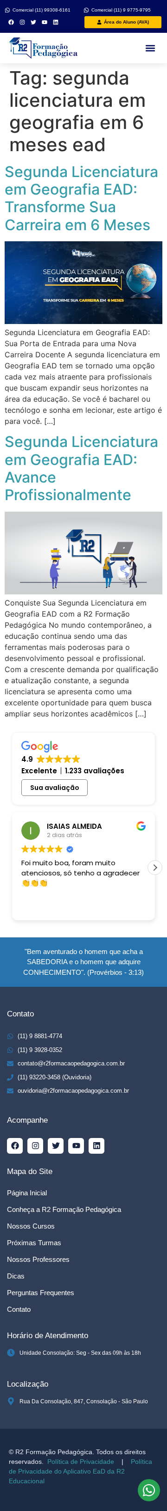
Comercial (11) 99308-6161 (42, 9)
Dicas (16, 1276)
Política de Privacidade (79, 1461)
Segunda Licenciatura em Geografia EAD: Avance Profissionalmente (81, 468)
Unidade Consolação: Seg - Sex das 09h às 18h (80, 1353)
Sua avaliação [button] (54, 787)
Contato (19, 1309)
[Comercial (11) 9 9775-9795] (86, 10)
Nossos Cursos (31, 1226)
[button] (150, 47)
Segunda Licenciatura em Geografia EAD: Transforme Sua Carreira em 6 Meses (81, 198)
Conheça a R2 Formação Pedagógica (64, 1209)
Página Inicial (27, 1193)
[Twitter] (33, 22)
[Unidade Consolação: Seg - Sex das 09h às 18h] (11, 1353)
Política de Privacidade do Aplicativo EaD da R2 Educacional (80, 1471)
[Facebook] (11, 22)
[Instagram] (22, 22)
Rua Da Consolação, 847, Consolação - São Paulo (83, 1401)
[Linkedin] (55, 22)
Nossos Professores (38, 1259)
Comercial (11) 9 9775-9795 (121, 9)
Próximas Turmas (34, 1243)
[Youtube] (44, 22)
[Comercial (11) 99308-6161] (7, 10)
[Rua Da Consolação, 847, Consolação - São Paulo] (11, 1401)
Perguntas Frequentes (40, 1293)
